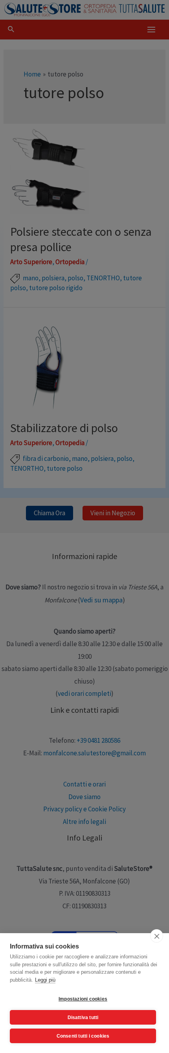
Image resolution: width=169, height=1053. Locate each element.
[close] (156, 936)
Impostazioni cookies (83, 999)
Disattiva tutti (83, 1017)
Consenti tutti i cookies (83, 1036)
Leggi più (45, 980)
